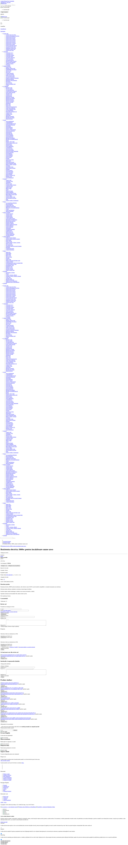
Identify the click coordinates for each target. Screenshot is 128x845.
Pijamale (7, 258)
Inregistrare (3, 31)
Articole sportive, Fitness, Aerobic (13, 242)
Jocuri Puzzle (8, 157)
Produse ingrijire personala (11, 224)
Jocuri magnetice (9, 172)
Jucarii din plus (9, 133)
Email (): (3, 668)
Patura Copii (8, 67)
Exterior (5, 431)
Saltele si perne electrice (11, 237)
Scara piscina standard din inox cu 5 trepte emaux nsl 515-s (13, 656)
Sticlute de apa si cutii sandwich (12, 282)
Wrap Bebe (8, 115)
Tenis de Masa (9, 195)
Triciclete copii (9, 93)
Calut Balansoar (9, 122)
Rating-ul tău (3, 618)
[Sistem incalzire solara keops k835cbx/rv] (10, 682)
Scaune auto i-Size (10, 50)
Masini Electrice (9, 118)
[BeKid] (4, 3)
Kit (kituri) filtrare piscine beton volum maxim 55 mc (12, 694)
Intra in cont (5, 796)
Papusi (7, 140)
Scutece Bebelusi (9, 227)
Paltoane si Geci (9, 267)
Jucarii (4, 372)
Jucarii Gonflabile (9, 135)
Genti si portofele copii (10, 109)
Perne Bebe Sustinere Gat (11, 111)
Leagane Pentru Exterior (11, 184)
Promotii (5, 283)
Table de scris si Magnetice (11, 281)
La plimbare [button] (5, 86)
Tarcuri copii (8, 70)
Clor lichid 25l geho (5, 699)
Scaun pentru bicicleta (10, 92)
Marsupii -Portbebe (10, 116)
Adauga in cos (4, 658)
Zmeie (7, 189)
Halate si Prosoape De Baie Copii (13, 260)
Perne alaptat (8, 240)
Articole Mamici (6, 488)
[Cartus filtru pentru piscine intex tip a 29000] (10, 707)
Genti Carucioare (9, 58)
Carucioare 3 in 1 (9, 54)
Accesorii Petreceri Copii (11, 264)
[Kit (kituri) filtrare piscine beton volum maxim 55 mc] (12, 692)
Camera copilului (6, 318)
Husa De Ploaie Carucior (11, 61)
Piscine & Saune (9, 190)
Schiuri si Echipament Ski (11, 106)
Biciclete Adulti (9, 88)
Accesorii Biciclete (10, 90)
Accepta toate (3, 843)
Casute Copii (8, 180)
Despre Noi (6, 1)
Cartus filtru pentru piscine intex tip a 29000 (10, 709)
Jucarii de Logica (9, 148)
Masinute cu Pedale (10, 97)
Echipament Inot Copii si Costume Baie (14, 263)
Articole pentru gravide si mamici (13, 239)
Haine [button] (4, 251)
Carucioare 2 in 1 (9, 52)
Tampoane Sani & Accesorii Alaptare (13, 246)
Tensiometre (8, 228)
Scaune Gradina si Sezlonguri (12, 200)
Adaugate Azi (6, 786)
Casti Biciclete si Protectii (11, 91)
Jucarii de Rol (9, 132)
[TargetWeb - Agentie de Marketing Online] (45, 807)
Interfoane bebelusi (10, 79)
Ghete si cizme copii (10, 270)
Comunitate (11, 1)
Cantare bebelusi (9, 217)
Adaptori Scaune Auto (10, 49)
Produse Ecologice (10, 223)
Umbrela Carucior (9, 63)
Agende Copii (9, 278)
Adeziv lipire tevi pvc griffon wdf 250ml (9, 704)
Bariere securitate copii (10, 84)
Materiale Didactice (10, 279)
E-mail (2, 609)
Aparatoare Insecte (10, 60)
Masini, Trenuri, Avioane (11, 164)
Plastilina (8, 169)
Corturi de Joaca (9, 186)
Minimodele (8, 160)
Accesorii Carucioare (10, 57)
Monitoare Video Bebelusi (11, 80)
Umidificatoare (9, 230)
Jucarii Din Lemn (9, 166)
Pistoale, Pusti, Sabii (10, 141)
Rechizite (5, 523)
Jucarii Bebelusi (9, 127)
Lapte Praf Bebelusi (10, 210)
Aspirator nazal (9, 216)
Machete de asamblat (10, 138)
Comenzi (5, 798)
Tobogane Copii (9, 181)
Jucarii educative (9, 134)
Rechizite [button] (5, 271)
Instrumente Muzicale (10, 124)
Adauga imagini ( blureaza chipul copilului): (10, 626)
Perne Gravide (9, 241)
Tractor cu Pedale (9, 102)
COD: (2, 581)
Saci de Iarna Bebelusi (10, 62)
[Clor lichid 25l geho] (5, 697)
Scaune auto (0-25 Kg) (10, 37)
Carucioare (5, 303)
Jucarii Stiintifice (9, 154)
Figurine (7, 158)
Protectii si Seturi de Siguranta (12, 78)
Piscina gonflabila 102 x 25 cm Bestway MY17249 (11, 689)
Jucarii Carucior (9, 128)
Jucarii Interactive (9, 136)
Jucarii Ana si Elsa (10, 159)
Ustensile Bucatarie (10, 248)
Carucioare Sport (9, 56)
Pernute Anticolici (9, 222)
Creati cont (5, 797)
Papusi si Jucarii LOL (10, 175)
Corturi (7, 85)
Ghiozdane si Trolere (10, 272)
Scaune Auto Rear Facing (11, 45)
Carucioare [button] (5, 51)
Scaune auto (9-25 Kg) (10, 40)
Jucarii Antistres (9, 170)
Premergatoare (9, 96)
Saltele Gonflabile (9, 192)
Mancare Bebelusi (9, 211)
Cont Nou (8, 2)
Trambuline (8, 182)
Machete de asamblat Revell (12, 139)
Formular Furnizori (7, 791)
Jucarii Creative (9, 145)
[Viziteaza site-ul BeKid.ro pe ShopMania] (26, 807)
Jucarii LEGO (9, 144)
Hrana (4, 453)
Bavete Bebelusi (9, 204)
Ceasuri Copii (9, 112)
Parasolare (8, 64)
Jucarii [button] (4, 120)
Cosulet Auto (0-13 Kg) (11, 34)
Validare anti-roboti (5, 613)
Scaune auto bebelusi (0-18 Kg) (12, 36)
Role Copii (8, 104)
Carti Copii (8, 277)
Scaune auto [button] (5, 33)
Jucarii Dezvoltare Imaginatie (12, 151)
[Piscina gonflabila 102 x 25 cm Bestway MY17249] (12, 687)
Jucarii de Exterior (7, 541)
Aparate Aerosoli (9, 213)
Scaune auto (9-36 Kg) (10, 42)
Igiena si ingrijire (6, 464)
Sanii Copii (8, 105)
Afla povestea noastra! (5, 760)
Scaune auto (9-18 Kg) (10, 39)
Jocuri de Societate (10, 150)
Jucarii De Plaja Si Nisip (11, 193)
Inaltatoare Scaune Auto (11, 48)
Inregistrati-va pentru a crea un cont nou (9, 611)
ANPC (2, 802)
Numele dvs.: (3, 667)
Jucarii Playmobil (9, 171)
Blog (23, 762)
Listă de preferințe (7, 800)
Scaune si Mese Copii (10, 197)
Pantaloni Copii (9, 266)
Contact (2, 1)
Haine (4, 503)
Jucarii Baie (8, 126)
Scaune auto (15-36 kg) (11, 43)
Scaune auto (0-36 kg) (10, 38)
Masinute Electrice (10, 99)
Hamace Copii (9, 183)
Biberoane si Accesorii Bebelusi (12, 207)
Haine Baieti (8, 253)
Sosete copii (8, 259)
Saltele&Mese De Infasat (11, 69)
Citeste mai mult (4, 822)
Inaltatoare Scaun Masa (11, 206)
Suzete (7, 209)
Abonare (15, 730)
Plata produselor (6, 776)
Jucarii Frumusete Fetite (11, 163)
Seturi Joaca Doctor (10, 162)
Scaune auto (5, 285)
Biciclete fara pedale (10, 117)
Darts (7, 199)
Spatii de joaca (9, 187)
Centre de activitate (10, 74)
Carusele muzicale (10, 73)
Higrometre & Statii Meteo (11, 219)
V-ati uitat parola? (7, 610)
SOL (5, 802)
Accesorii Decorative (10, 76)
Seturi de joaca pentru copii (11, 142)
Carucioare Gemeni (10, 55)
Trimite (2, 649)
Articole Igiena (9, 215)
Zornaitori (8, 165)
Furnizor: (2, 555)
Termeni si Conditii (13, 647)
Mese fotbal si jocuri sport (11, 194)
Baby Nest (8, 72)
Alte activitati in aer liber (11, 198)
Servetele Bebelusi (10, 235)
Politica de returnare (7, 778)
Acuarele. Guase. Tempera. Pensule (13, 276)
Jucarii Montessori (10, 177)
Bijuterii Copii (9, 176)
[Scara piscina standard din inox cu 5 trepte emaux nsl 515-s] (13, 654)
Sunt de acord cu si (18, 647)
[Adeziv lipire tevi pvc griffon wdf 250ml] (10, 702)
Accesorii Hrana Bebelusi (11, 203)
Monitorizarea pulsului (10, 221)
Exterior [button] (5, 178)
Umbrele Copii (9, 114)
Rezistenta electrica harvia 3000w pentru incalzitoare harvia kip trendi (15, 719)
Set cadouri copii (9, 245)
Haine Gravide (9, 243)
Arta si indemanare (10, 121)
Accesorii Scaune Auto (11, 46)
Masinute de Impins (10, 100)
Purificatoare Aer (9, 231)
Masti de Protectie (9, 233)
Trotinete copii (9, 94)
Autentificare (3, 2)
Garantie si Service (7, 775)
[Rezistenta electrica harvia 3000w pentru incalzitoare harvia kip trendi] (16, 717)
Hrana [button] (4, 201)
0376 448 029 (9, 574)
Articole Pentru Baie (10, 234)
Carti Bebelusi (9, 147)
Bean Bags (8, 81)
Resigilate (8, 247)
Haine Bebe (8, 254)
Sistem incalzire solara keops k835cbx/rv (9, 684)
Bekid (2, 556)
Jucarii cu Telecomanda (11, 129)
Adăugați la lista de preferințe (14, 565)
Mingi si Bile (8, 188)
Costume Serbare (9, 261)
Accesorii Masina (9, 110)
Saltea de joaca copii (10, 75)
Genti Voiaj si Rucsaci (10, 108)
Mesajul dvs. (3, 625)
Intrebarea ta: (3, 674)
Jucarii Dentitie (9, 174)
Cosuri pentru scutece (10, 218)
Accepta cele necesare (5, 840)
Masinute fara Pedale (10, 98)
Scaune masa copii (10, 205)
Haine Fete (8, 252)
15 (4, 579)
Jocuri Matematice (10, 146)
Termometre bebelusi (10, 229)
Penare (7, 273)
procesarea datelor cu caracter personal (27, 647)
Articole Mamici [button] (6, 236)
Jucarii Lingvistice (10, 152)
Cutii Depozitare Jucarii (11, 123)
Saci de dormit (9, 82)
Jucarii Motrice (9, 153)
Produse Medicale (9, 225)
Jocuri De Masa (9, 156)
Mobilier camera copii (10, 68)
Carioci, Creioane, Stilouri (11, 275)
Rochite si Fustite (9, 269)
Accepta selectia (4, 842)
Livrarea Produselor (7, 777)
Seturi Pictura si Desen (10, 168)
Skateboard (8, 103)
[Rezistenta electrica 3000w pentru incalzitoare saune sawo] (13, 546)
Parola (2, 610)
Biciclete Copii (9, 87)
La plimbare (5, 338)
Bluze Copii (8, 255)
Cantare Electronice (10, 249)
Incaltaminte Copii (10, 265)
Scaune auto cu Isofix (10, 44)
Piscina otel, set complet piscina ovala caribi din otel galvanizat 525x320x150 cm (18, 714)
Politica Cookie (6, 774)
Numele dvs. (3, 616)
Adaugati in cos (4, 565)
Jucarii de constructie (10, 130)
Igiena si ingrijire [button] (6, 212)
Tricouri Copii (9, 257)
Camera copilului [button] (6, 66)
